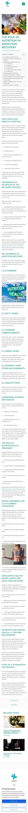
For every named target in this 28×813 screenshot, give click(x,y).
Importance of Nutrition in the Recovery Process (12, 59)
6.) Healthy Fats (9, 71)
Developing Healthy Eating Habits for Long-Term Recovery (13, 79)
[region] (14, 799)
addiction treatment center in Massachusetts (13, 489)
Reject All (14, 809)
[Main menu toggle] (23, 3)
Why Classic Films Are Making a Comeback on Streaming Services (12, 731)
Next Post (14, 704)
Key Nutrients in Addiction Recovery (12, 62)
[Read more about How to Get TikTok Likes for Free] (13, 745)
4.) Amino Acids (9, 68)
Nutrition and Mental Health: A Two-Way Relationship (13, 82)
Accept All (14, 801)
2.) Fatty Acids (9, 65)
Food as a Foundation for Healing (11, 85)
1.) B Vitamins (9, 63)
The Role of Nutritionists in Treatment (12, 74)
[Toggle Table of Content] (23, 54)
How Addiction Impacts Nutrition (11, 57)
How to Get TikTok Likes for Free (12, 754)
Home (14, 785)
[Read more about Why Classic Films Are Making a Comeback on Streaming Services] (13, 721)
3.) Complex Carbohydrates (12, 66)
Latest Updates (6, 50)
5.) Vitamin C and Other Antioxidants (14, 69)
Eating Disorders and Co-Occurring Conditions (14, 76)
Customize (14, 805)
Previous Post (14, 700)
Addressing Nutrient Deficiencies (11, 73)
